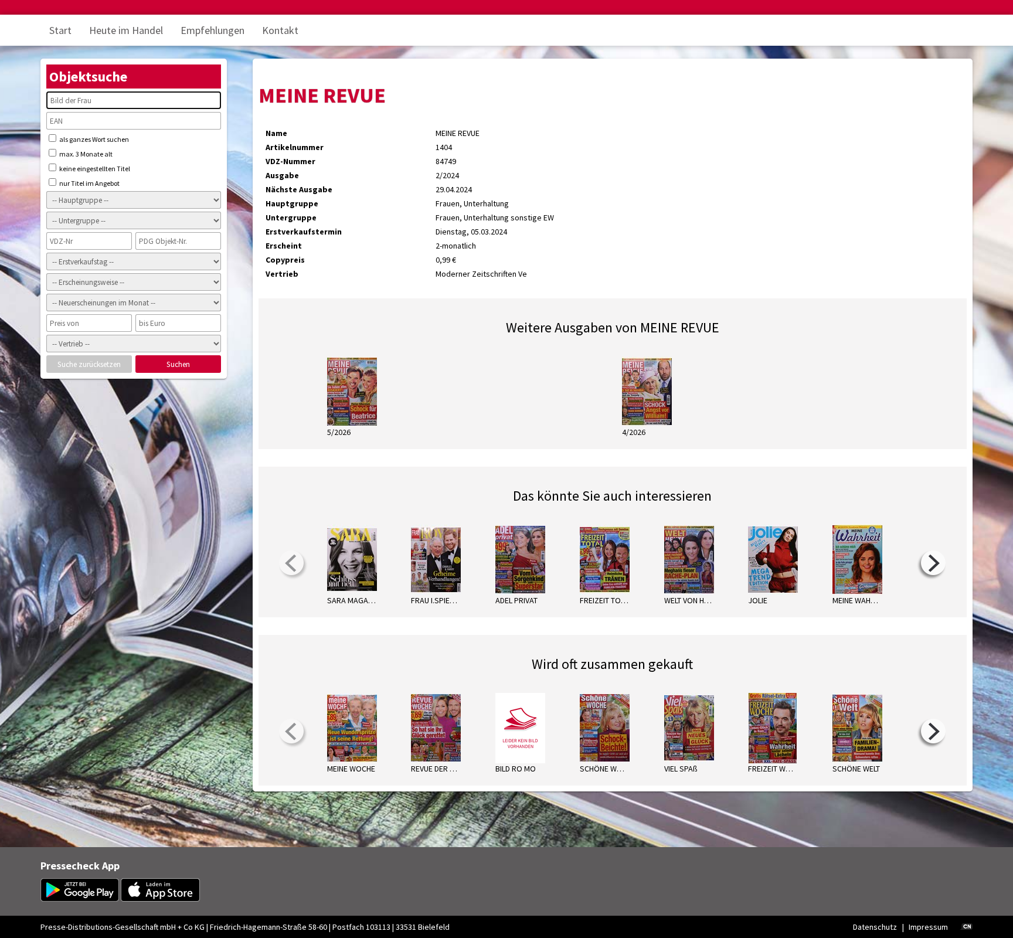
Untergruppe (291, 217)
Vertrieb (282, 274)
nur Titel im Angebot (89, 183)
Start (60, 30)
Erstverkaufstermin (304, 231)
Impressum (928, 927)
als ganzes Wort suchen (93, 139)
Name (276, 133)
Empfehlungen (212, 30)
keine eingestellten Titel (94, 168)
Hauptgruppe (292, 203)
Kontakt (280, 30)
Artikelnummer (295, 147)
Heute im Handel (126, 30)
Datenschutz (875, 927)
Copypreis (285, 259)
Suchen (178, 364)
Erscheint (284, 245)
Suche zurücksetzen (89, 364)
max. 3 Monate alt (85, 153)
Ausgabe (282, 175)
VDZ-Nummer (290, 161)
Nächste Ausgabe (299, 189)
